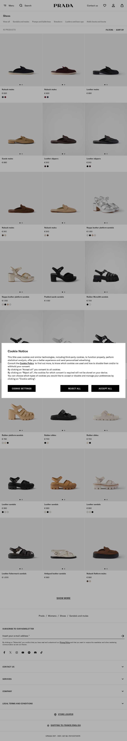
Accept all (105, 388)
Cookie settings (21, 388)
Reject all (74, 388)
